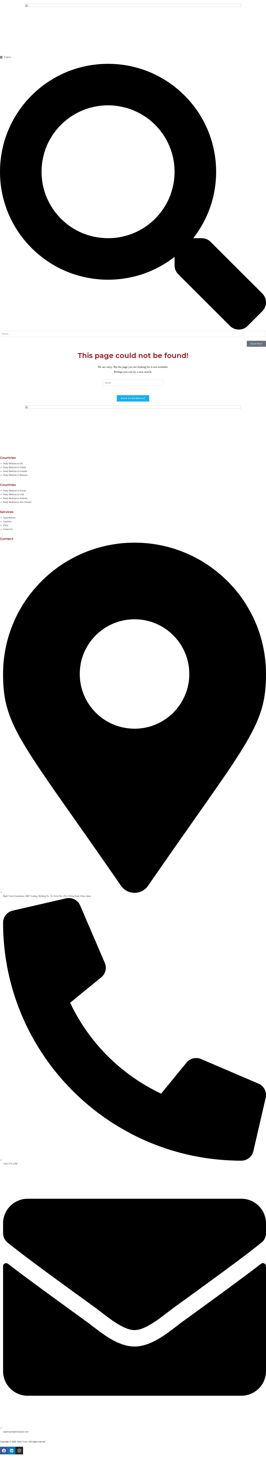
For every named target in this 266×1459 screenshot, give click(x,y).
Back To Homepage (133, 398)
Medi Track (22, 1442)
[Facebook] (4, 1450)
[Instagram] (19, 1450)
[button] (5, 57)
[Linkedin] (11, 1450)
